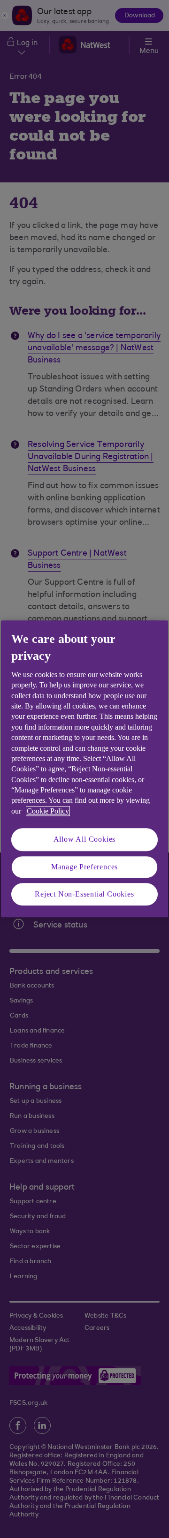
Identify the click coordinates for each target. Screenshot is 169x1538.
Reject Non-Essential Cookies (84, 894)
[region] (84, 768)
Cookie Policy (48, 811)
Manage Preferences (84, 867)
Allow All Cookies (85, 840)
